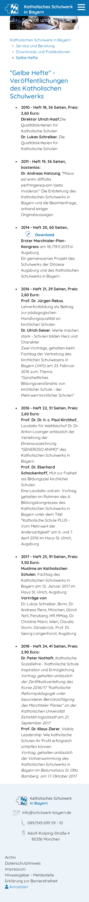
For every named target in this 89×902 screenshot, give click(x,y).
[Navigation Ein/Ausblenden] (81, 7)
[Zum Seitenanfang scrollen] (78, 891)
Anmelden (18, 886)
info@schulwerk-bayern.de (46, 812)
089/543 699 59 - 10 (45, 822)
